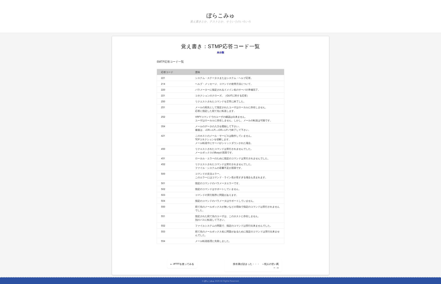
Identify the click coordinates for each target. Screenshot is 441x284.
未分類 (220, 52)
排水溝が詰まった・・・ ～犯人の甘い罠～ (256, 265)
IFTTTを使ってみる (182, 264)
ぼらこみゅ (220, 15)
